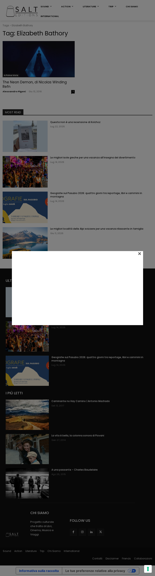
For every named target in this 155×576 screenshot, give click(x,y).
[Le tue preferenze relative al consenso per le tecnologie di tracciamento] (148, 569)
